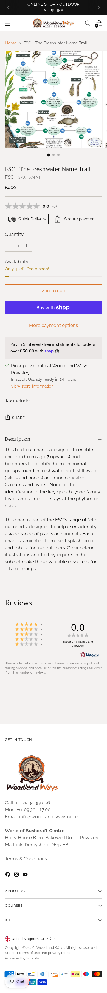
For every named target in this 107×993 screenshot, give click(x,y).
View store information (32, 386)
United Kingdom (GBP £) (31, 939)
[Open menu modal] (7, 23)
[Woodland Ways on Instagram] (17, 875)
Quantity (14, 234)
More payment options (53, 325)
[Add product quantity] (27, 245)
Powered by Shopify (22, 958)
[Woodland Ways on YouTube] (25, 875)
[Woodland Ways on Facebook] (8, 875)
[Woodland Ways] (53, 23)
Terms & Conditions (26, 858)
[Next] (99, 7)
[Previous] (8, 7)
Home (11, 43)
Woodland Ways (50, 947)
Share (18, 418)
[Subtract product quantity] (10, 245)
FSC (9, 177)
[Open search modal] (87, 23)
